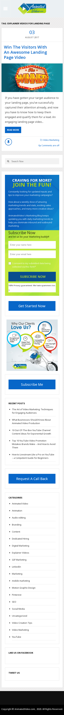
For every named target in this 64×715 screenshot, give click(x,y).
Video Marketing (51, 140)
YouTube (16, 636)
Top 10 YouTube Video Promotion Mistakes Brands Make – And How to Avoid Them (33, 444)
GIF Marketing (19, 559)
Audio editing (19, 517)
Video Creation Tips (22, 622)
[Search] (8, 161)
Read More (13, 129)
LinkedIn (16, 566)
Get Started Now (31, 306)
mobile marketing (21, 580)
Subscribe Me (32, 384)
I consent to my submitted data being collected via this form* (31, 265)
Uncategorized (19, 615)
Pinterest (16, 594)
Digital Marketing (20, 545)
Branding (16, 524)
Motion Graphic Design (23, 587)
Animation (17, 510)
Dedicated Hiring (20, 538)
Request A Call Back (32, 478)
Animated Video (20, 503)
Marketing (17, 573)
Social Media (18, 608)
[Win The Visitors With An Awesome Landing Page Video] (32, 77)
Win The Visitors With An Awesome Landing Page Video (25, 52)
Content (16, 531)
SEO (14, 601)
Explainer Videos (20, 552)
